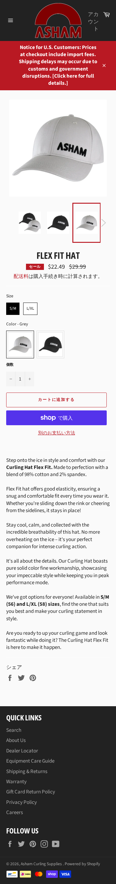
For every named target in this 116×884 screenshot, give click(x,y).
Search (13, 730)
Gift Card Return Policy (30, 792)
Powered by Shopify (82, 864)
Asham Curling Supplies (42, 864)
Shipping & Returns (26, 771)
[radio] (12, 309)
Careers (14, 812)
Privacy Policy (21, 802)
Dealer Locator (22, 751)
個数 (10, 364)
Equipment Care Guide (30, 761)
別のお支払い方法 (56, 433)
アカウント (93, 22)
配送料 (21, 276)
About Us (16, 740)
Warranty (16, 781)
